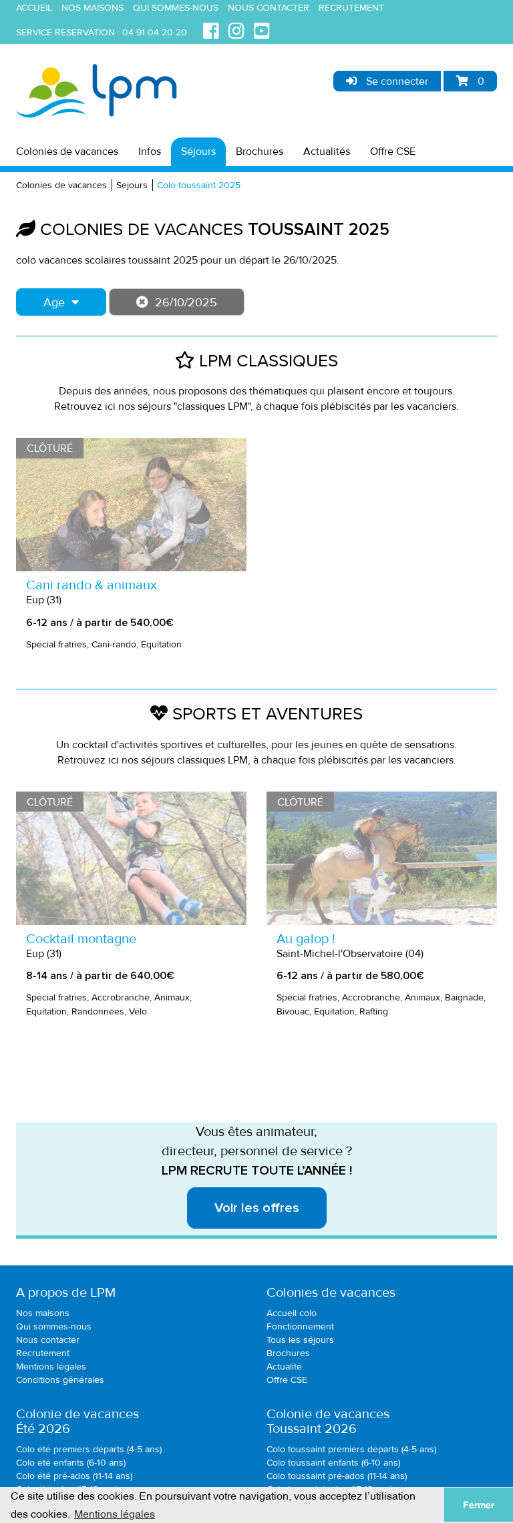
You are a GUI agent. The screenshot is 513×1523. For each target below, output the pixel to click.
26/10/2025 (186, 302)
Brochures (259, 151)
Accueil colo (292, 1313)
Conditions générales (60, 1380)
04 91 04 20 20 (154, 32)
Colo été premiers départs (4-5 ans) (89, 1449)
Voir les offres (256, 1208)
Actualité (284, 1366)
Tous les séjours (300, 1339)
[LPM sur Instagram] (236, 29)
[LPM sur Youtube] (261, 29)
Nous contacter (268, 7)
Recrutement (351, 7)
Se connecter (395, 81)
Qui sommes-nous (175, 7)
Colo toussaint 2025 (198, 185)
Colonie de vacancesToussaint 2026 (328, 1421)
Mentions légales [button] (114, 1513)
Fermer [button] (478, 1505)
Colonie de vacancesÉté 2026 (77, 1421)
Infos (149, 151)
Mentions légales (51, 1366)
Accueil (34, 7)
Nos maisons (92, 7)
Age (54, 302)
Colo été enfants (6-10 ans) (71, 1462)
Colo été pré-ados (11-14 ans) (74, 1476)
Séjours (198, 151)
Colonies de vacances (67, 151)
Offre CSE (392, 151)
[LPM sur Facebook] (211, 29)
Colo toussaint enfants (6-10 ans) (333, 1462)
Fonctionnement (300, 1326)
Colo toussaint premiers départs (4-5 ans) (351, 1449)
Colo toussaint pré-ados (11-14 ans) (337, 1476)
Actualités (326, 151)
